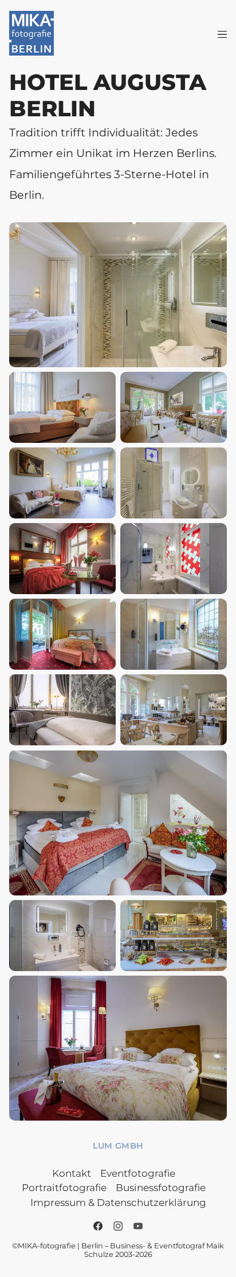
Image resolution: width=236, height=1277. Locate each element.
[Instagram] (118, 1226)
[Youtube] (138, 1226)
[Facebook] (98, 1226)
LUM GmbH (118, 1146)
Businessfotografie (161, 1187)
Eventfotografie (137, 1173)
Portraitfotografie (64, 1187)
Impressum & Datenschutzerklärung (118, 1202)
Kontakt (71, 1173)
